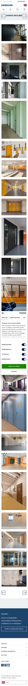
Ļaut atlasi (14, 371)
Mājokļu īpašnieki (7, 1)
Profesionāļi (21, 1)
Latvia (7, 682)
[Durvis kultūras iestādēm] (3, 593)
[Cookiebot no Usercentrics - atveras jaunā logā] (19, 313)
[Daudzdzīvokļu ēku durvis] (25, 593)
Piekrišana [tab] (5, 317)
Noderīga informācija (8, 651)
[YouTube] (8, 665)
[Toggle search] (10, 9)
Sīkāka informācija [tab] (15, 317)
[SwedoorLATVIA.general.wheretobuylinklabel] (24, 9)
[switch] (24, 349)
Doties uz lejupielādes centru (14, 629)
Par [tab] (24, 317)
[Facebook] (2, 665)
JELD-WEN (4, 655)
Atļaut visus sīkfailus (14, 366)
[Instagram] (5, 665)
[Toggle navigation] (3, 9)
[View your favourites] (17, 9)
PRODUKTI (4, 643)
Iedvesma (4, 647)
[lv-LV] (25, 5)
